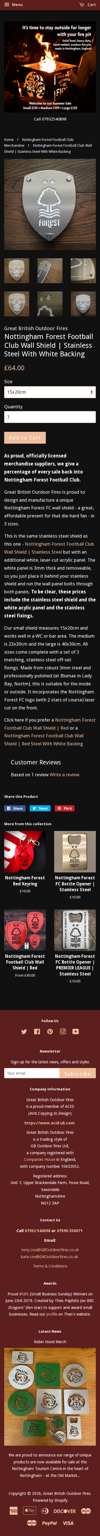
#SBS (24, 1294)
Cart (91, 4)
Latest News (50, 1331)
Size (8, 381)
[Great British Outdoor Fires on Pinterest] (50, 1032)
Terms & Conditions (50, 1266)
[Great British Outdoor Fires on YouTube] (75, 1032)
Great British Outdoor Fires (66, 1493)
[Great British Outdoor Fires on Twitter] (24, 1032)
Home (9, 140)
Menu (17, 4)
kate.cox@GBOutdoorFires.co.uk (49, 1256)
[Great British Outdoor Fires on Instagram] (63, 1032)
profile (51, 1314)
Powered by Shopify (50, 1500)
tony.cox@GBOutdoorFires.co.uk (50, 1250)
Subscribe (77, 1074)
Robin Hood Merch (50, 1342)
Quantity (13, 406)
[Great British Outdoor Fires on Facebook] (37, 1032)
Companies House (39, 1159)
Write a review (64, 774)
